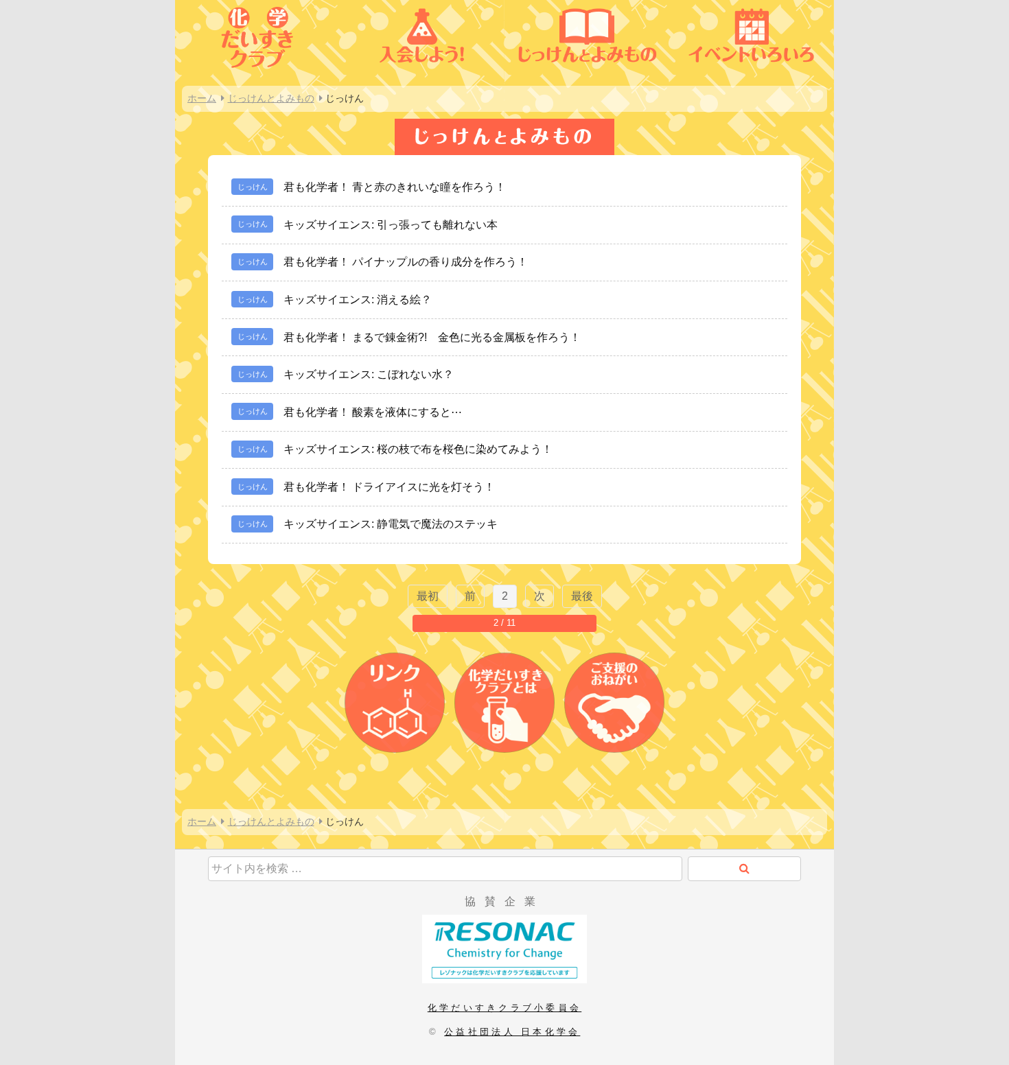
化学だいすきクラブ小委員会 (504, 1008)
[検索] (744, 868)
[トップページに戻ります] (257, 73)
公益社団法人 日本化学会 (512, 1032)
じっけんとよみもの (271, 98)
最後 (582, 596)
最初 (428, 596)
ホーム (201, 98)
